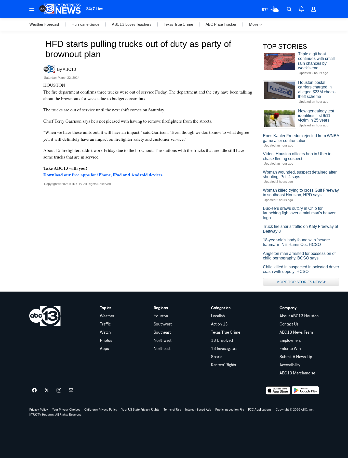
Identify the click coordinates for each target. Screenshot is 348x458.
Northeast (162, 349)
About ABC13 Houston (299, 316)
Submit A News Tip (295, 357)
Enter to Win (290, 349)
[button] (31, 9)
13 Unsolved (222, 340)
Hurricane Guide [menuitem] (85, 24)
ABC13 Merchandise (297, 373)
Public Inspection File (229, 409)
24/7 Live (94, 8)
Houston (161, 316)
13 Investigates (223, 349)
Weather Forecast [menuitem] (44, 24)
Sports (216, 357)
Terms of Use (172, 409)
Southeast (162, 332)
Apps (104, 349)
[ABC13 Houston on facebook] (34, 390)
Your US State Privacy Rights (140, 409)
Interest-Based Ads (198, 409)
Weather (107, 316)
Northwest (162, 340)
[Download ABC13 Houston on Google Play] (305, 390)
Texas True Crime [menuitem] (178, 24)
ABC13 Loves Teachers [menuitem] (131, 24)
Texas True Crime (225, 332)
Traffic (105, 324)
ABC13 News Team (296, 332)
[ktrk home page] (45, 316)
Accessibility (289, 365)
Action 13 (219, 324)
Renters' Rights (223, 365)
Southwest (163, 324)
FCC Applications (260, 409)
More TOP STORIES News (300, 282)
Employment (290, 340)
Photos (106, 340)
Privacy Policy (38, 409)
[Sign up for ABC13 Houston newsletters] (71, 390)
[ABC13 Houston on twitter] (47, 390)
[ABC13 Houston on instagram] (59, 390)
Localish (218, 316)
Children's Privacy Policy (100, 409)
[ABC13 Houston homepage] (60, 9)
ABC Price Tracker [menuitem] (221, 24)
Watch (105, 332)
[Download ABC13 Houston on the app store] (278, 390)
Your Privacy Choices (66, 409)
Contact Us (288, 324)
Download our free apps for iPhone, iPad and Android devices (103, 174)
